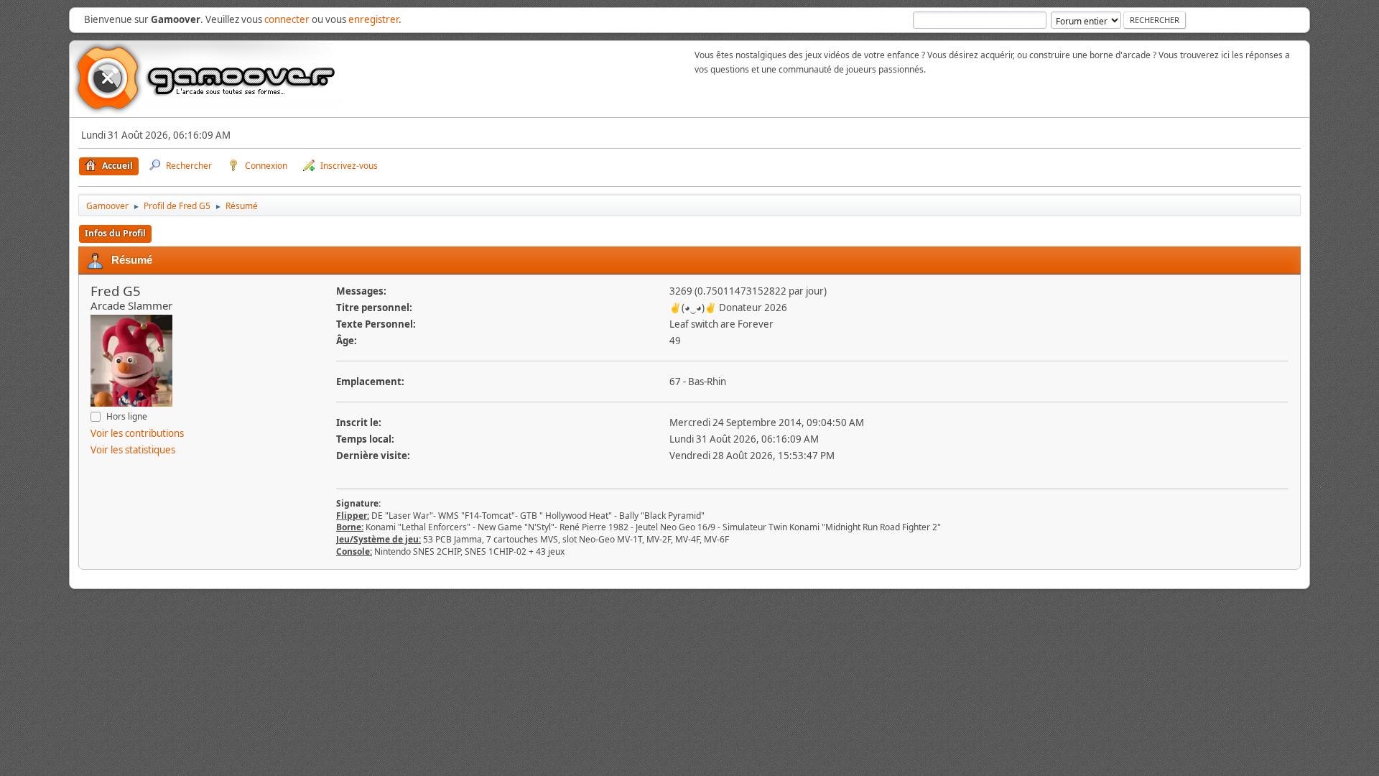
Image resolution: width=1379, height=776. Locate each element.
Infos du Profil (115, 233)
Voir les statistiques (132, 449)
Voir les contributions (137, 433)
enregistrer (373, 19)
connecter (287, 19)
